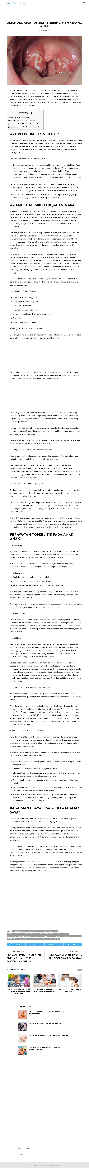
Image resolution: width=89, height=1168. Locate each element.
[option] (19, 984)
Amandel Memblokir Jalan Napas (21, 121)
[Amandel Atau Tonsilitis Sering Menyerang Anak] (44, 60)
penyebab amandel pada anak (46, 938)
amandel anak (29, 585)
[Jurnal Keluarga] (14, 3)
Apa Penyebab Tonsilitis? (18, 118)
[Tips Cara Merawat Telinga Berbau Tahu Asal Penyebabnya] (22, 1015)
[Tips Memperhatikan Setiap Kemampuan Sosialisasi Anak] (22, 1050)
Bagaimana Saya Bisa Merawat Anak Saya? (25, 127)
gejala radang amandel (42, 936)
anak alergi (71, 650)
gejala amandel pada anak (19, 936)
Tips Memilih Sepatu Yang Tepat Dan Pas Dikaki (48, 1023)
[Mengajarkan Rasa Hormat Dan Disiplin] (70, 980)
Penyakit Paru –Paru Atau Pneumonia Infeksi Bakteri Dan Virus (24, 958)
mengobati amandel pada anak (67, 936)
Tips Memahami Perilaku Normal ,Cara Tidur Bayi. (49, 1035)
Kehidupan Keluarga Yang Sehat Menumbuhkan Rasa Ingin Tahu (19, 991)
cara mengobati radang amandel (54, 933)
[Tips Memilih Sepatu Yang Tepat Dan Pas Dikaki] (22, 1026)
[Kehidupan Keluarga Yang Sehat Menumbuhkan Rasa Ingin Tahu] (19, 980)
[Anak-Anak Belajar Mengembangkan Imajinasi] (44, 980)
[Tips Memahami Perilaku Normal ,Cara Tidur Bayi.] (22, 1038)
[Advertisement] (44, 12)
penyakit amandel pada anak (19, 938)
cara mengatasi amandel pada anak (42, 931)
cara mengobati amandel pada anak (23, 933)
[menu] (84, 3)
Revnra (21, 1154)
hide (29, 113)
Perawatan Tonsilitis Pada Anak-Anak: (23, 124)
